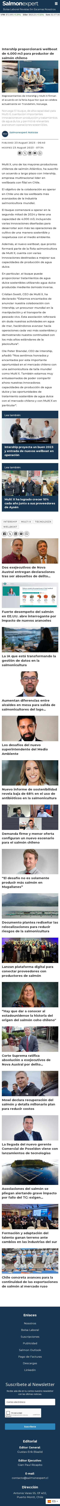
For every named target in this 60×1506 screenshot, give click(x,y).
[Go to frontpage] (26, 3)
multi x (26, 521)
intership (10, 521)
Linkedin (30, 1370)
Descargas (30, 1363)
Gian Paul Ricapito (30, 1464)
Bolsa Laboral (11, 9)
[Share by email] (34, 153)
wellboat (10, 527)
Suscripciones (30, 1337)
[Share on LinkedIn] (30, 153)
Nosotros (50, 9)
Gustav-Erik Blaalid (30, 1451)
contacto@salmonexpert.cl (30, 1477)
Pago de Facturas (30, 1357)
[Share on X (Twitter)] (24, 153)
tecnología (43, 521)
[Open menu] (56, 3)
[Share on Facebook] (19, 153)
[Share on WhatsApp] (40, 153)
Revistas (24, 9)
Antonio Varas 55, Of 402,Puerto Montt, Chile (30, 1495)
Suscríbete (30, 1426)
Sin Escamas (37, 9)
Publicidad (30, 1343)
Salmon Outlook (30, 1350)
